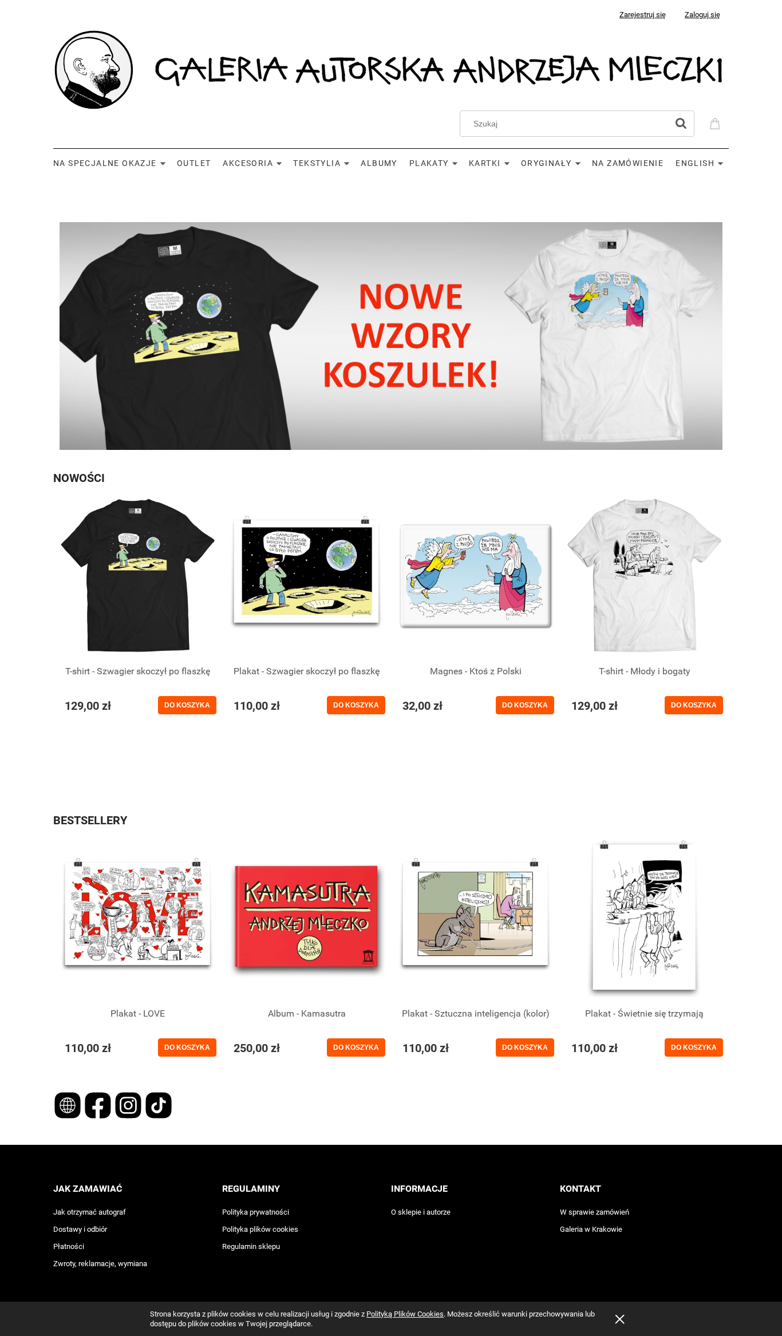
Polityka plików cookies (260, 1229)
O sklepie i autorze (421, 1212)
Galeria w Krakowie (591, 1229)
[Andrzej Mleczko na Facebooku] (99, 1104)
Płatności (68, 1246)
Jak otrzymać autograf (89, 1212)
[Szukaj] (681, 123)
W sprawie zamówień (594, 1212)
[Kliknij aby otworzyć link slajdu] (391, 336)
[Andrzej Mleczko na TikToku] (158, 1104)
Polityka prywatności (255, 1212)
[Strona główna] (391, 68)
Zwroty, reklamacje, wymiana (100, 1263)
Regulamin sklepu (251, 1246)
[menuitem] (115, 163)
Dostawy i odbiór (80, 1229)
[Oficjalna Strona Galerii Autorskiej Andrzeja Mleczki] (68, 1104)
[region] (391, 191)
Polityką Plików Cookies (405, 1314)
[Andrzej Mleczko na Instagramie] (129, 1104)
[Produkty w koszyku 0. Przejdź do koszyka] (717, 122)
